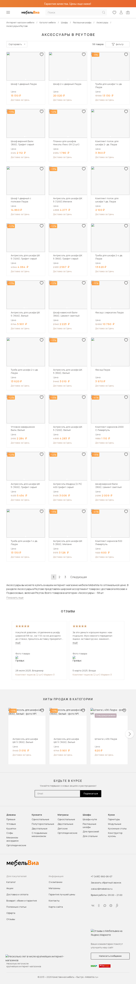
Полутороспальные (43, 823)
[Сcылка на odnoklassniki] (99, 905)
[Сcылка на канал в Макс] (105, 905)
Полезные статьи (16, 906)
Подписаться (91, 793)
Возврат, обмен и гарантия (21, 900)
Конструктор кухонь (115, 834)
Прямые (10, 819)
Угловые (11, 823)
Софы (9, 832)
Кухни (111, 814)
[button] (25, 79)
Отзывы (10, 919)
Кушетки (11, 828)
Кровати (37, 814)
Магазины (54, 888)
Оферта (10, 913)
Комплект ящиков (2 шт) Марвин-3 (35, 674)
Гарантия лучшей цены (62, 894)
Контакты (54, 900)
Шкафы (87, 814)
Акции (9, 888)
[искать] (103, 12)
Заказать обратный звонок (106, 882)
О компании (55, 882)
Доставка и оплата (17, 894)
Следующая (78, 577)
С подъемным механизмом (39, 834)
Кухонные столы (117, 828)
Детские (62, 828)
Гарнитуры (114, 819)
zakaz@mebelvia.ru (101, 888)
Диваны (11, 814)
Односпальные (40, 819)
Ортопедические (16, 845)
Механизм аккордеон (12, 839)
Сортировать (15, 44)
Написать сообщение (110, 955)
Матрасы (63, 814)
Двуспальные (39, 828)
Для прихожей (91, 831)
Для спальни (90, 836)
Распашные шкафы (89, 825)
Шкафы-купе (90, 819)
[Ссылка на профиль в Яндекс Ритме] (117, 905)
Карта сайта (56, 906)
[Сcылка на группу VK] (93, 905)
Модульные (114, 823)
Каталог (11, 882)
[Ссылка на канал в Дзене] (111, 905)
